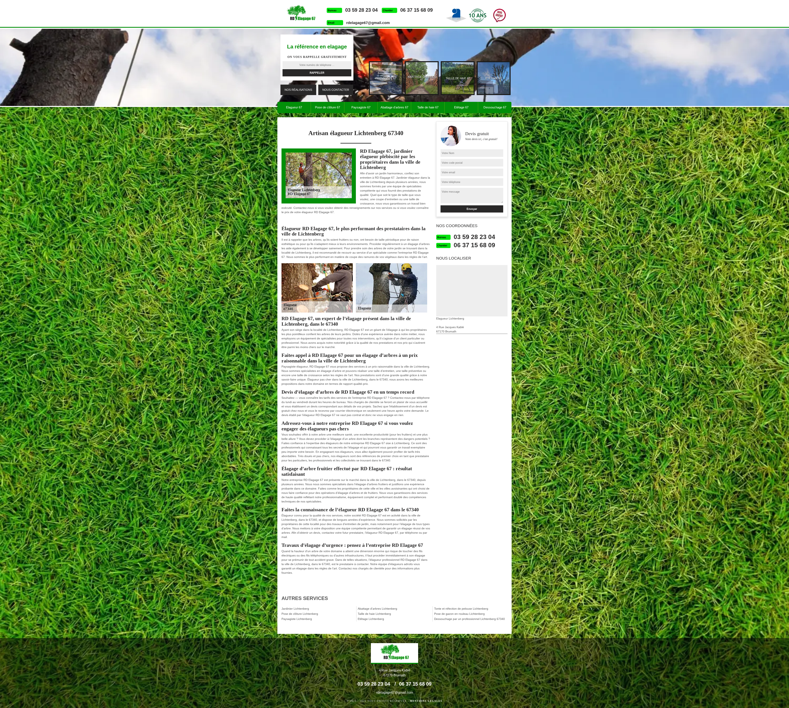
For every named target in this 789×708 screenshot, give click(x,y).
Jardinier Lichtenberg (295, 608)
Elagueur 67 (294, 107)
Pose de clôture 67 (327, 107)
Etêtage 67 (461, 107)
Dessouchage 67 (494, 107)
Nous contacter (335, 89)
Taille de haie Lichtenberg (374, 613)
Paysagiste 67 (360, 107)
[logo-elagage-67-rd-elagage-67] (301, 14)
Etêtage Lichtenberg (371, 619)
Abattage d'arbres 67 (394, 107)
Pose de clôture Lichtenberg (299, 613)
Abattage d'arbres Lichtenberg (377, 608)
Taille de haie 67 (427, 107)
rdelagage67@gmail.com (368, 23)
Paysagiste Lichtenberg (296, 619)
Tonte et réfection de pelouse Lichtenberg (461, 608)
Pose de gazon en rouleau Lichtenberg (459, 613)
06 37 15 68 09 (416, 10)
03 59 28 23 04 (361, 10)
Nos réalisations (298, 89)
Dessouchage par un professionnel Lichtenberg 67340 (469, 619)
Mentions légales (426, 701)
